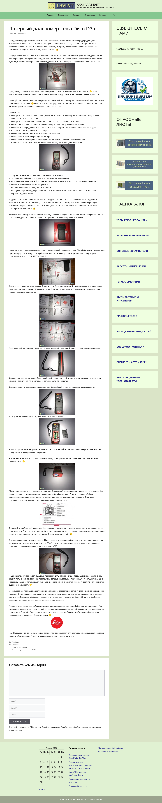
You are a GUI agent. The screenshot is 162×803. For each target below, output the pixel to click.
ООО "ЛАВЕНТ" (88, 4)
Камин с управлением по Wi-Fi (24, 650)
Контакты (76, 15)
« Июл (42, 789)
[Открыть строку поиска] (114, 15)
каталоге (70, 636)
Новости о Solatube (19, 647)
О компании (90, 15)
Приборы (15, 642)
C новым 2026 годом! (78, 786)
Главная (50, 15)
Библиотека (63, 15)
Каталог (102, 15)
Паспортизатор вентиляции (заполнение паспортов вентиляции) (80, 765)
